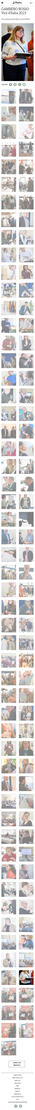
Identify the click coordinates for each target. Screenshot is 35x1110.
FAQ (17, 1099)
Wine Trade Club (17, 1078)
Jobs (17, 1086)
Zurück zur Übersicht (17, 1064)
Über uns (17, 1080)
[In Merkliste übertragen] (19, 84)
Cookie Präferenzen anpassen (17, 1102)
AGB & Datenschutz (18, 1096)
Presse (17, 1091)
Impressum (17, 1094)
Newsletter (17, 1075)
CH (31, 3)
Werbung (17, 1088)
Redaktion (17, 1083)
